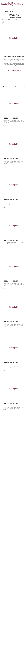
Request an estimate (14, 70)
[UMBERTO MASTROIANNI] (14, 103)
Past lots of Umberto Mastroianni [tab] (14, 87)
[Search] (25, 4)
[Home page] (11, 4)
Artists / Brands (9, 11)
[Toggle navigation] (22, 4)
